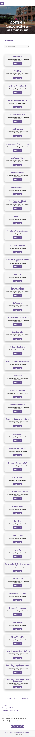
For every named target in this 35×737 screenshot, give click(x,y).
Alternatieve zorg (11, 147)
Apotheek (11, 248)
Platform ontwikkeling (10, 710)
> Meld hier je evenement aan (11, 721)
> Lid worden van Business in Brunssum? (14, 716)
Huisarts (11, 103)
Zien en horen (11, 451)
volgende (25, 698)
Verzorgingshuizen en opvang (15, 131)
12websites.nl (18, 734)
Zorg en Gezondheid (20, 89)
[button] (2, 3)
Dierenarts (11, 234)
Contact (4, 705)
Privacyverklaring (8, 708)
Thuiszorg (11, 89)
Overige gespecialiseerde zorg (14, 59)
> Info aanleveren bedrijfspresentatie (14, 718)
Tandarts (11, 350)
